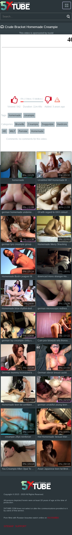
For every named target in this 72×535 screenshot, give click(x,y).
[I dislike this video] (48, 99)
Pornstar (23, 131)
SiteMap (9, 526)
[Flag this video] (57, 99)
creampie (29, 115)
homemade (15, 115)
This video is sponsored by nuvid (36, 33)
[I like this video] (14, 99)
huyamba (53, 517)
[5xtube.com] (15, 6)
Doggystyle (48, 124)
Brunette (19, 124)
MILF (12, 131)
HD (4, 131)
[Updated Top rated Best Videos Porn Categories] (66, 5)
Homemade (37, 131)
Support (20, 526)
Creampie (33, 124)
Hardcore (62, 124)
